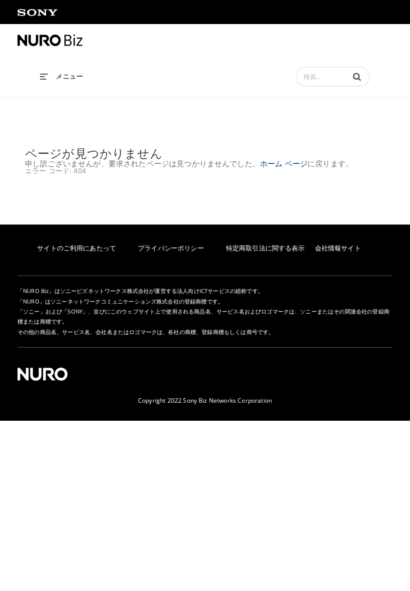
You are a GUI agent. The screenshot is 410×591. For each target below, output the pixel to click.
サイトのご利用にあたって (76, 247)
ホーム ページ (284, 163)
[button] (357, 77)
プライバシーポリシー (171, 247)
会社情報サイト (338, 247)
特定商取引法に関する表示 (265, 247)
